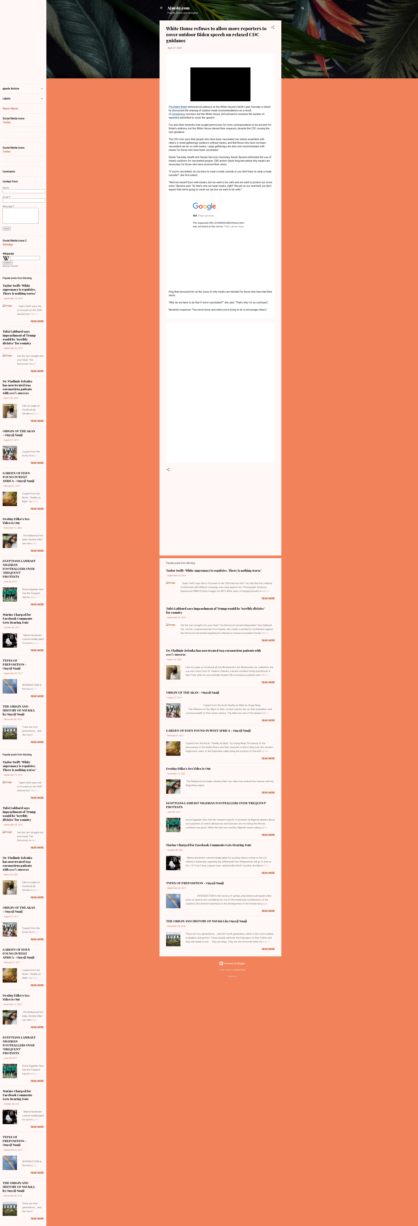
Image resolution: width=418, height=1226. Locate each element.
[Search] (303, 9)
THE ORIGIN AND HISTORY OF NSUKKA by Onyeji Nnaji (206, 921)
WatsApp (8, 244)
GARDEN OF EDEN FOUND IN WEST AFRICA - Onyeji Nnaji (208, 731)
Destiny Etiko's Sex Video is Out (188, 769)
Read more (268, 598)
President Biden (178, 106)
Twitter (7, 122)
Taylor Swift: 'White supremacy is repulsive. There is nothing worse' (214, 571)
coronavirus (178, 114)
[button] (273, 27)
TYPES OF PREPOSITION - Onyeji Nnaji (195, 883)
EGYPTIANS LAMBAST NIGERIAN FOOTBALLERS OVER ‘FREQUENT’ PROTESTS (19, 569)
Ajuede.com (178, 7)
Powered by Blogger (234, 963)
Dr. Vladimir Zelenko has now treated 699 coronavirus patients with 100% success (17, 387)
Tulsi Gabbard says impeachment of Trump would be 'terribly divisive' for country (19, 337)
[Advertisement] (294, 69)
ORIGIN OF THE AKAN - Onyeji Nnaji (192, 692)
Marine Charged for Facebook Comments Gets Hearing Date (208, 845)
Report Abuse (10, 108)
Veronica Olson (239, 970)
